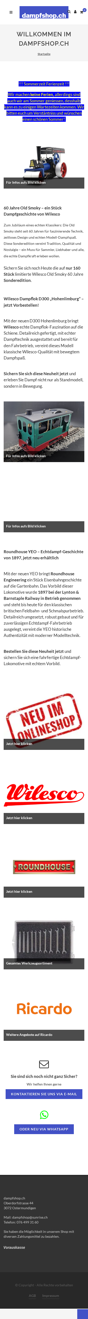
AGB (32, 1295)
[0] (81, 11)
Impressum (50, 1295)
